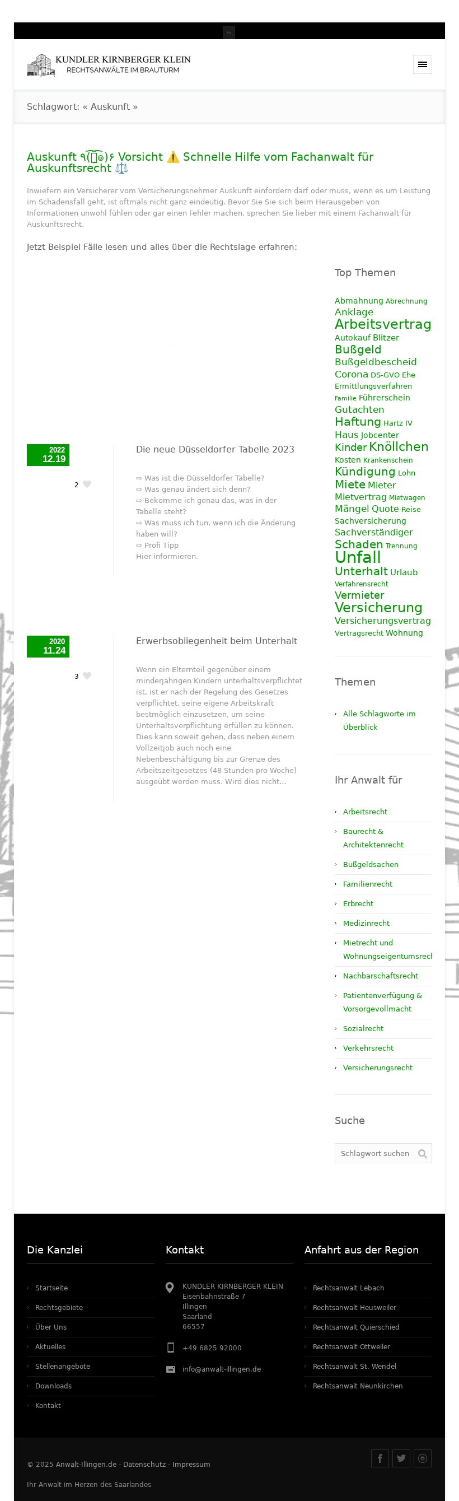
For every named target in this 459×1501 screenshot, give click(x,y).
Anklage (354, 312)
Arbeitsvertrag (383, 324)
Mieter (382, 485)
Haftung (358, 421)
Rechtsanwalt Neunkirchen (358, 1386)
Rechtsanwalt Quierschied (356, 1327)
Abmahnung (359, 300)
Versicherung (379, 608)
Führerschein (384, 397)
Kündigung (365, 471)
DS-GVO (385, 375)
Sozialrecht (363, 1028)
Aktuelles (50, 1347)
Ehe (408, 375)
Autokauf (353, 337)
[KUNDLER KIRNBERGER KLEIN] (113, 64)
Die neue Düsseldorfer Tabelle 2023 (215, 449)
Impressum (191, 1465)
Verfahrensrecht (361, 584)
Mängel (352, 509)
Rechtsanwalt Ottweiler (351, 1347)
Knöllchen (399, 447)
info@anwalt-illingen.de (221, 1369)
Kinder (351, 447)
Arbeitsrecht (365, 812)
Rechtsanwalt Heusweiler (354, 1308)
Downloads (53, 1386)
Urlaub (404, 572)
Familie (346, 398)
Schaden (359, 544)
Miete (350, 484)
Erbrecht (358, 903)
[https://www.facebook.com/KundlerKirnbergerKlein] (380, 1458)
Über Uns (51, 1327)
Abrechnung (407, 301)
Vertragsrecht (359, 633)
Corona (351, 374)
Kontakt (48, 1406)
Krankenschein (388, 460)
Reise (411, 509)
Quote (385, 509)
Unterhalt (361, 571)
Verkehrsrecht (368, 1048)
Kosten (348, 459)
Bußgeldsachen (371, 864)
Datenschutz (144, 1465)
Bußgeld (358, 349)
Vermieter (359, 595)
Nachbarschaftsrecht (380, 976)
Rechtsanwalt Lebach (349, 1288)
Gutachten (360, 409)
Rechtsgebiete (59, 1308)
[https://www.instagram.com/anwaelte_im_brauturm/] (423, 1458)
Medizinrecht (366, 923)
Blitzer (386, 338)
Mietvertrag (361, 497)
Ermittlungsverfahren (373, 386)
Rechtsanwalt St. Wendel (354, 1367)
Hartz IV (398, 423)
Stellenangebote (62, 1367)
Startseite (51, 1288)
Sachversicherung (370, 520)
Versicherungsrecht (378, 1068)
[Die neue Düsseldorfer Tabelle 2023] (170, 344)
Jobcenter (380, 435)
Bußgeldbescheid (376, 362)
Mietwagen (407, 498)
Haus (347, 434)
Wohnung (404, 632)
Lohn (406, 473)
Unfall (358, 557)
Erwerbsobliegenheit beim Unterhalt (216, 641)
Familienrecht (367, 884)
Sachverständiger (374, 532)
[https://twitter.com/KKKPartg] (401, 1458)
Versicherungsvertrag (383, 621)
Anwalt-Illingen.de (86, 1465)
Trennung (402, 546)
